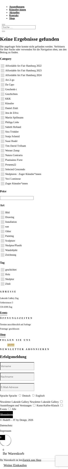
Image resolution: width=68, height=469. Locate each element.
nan (7, 226)
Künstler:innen (17, 9)
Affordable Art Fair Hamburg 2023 (23, 70)
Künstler (9, 103)
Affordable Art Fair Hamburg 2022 (23, 65)
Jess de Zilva (11, 113)
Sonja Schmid (12, 136)
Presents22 (10, 164)
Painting (9, 236)
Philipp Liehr (12, 122)
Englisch (40, 395)
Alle (14, 409)
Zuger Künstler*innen (16, 183)
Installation (11, 222)
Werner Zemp (12, 150)
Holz (7, 274)
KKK (8, 98)
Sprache (4, 395)
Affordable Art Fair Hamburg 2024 (23, 75)
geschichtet (11, 269)
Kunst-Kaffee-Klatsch (48, 405)
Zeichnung (10, 255)
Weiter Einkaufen (15, 465)
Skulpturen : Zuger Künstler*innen (23, 174)
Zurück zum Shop (32, 460)
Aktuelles (14, 12)
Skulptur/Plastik (13, 245)
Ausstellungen (16, 6)
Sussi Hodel (11, 141)
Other (8, 231)
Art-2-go (9, 80)
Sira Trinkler (12, 131)
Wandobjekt (11, 250)
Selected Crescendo (15, 169)
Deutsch (26, 395)
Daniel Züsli (11, 108)
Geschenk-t (11, 89)
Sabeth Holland (13, 127)
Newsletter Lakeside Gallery (14, 402)
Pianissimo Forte (13, 160)
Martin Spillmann (14, 117)
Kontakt (13, 15)
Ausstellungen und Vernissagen (16, 405)
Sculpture (10, 240)
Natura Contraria (13, 155)
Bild (7, 212)
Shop (12, 18)
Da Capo (9, 84)
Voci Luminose (13, 178)
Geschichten (11, 94)
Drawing (9, 217)
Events (3, 312)
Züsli (8, 283)
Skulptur (9, 279)
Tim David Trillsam (15, 146)
